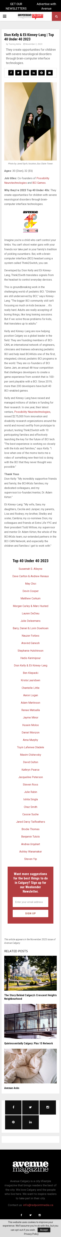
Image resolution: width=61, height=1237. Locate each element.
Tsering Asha (15, 44)
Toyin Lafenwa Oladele (30, 747)
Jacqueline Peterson (30, 777)
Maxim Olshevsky (30, 754)
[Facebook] (21, 1215)
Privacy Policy (31, 1234)
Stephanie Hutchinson (30, 650)
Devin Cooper (31, 591)
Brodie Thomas (30, 829)
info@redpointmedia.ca (38, 1205)
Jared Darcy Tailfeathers (30, 821)
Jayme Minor (30, 717)
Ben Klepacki (30, 672)
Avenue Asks (11, 1088)
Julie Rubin (30, 792)
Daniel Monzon (30, 732)
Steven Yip (30, 859)
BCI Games (39, 182)
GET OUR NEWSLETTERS (16, 6)
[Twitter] (30, 1215)
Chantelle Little (30, 687)
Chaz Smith (30, 807)
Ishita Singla (30, 799)
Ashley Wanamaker (30, 851)
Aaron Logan (30, 695)
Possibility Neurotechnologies (32, 411)
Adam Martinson (30, 702)
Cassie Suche (30, 814)
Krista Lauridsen (30, 680)
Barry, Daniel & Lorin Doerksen (30, 628)
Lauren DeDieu (30, 613)
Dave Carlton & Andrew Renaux (30, 576)
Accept (44, 1230)
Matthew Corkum (30, 598)
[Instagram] (39, 1215)
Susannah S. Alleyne (30, 568)
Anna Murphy (30, 740)
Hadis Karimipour (30, 658)
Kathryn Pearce (30, 769)
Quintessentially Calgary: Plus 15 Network (28, 1043)
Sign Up (30, 913)
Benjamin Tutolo (30, 836)
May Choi (30, 583)
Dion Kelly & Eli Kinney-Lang (30, 665)
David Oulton (30, 762)
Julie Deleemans (30, 620)
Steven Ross (30, 784)
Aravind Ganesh (30, 643)
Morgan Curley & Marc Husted (30, 606)
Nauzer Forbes (30, 635)
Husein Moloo (30, 725)
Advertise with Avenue (46, 6)
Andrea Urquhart (30, 844)
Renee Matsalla (30, 710)
